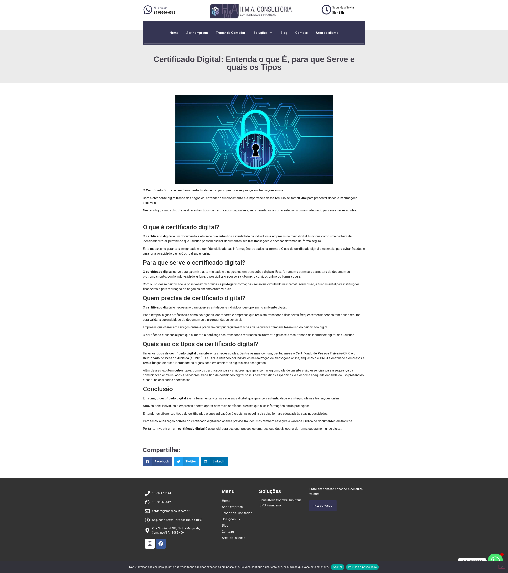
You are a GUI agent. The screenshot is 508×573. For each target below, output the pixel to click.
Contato (301, 33)
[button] (157, 461)
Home (174, 33)
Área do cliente (327, 33)
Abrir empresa (197, 33)
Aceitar (337, 566)
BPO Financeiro (270, 505)
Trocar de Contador (230, 33)
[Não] (501, 567)
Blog (284, 33)
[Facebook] (161, 544)
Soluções (260, 33)
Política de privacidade (362, 566)
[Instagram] (150, 544)
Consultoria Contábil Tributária (280, 500)
